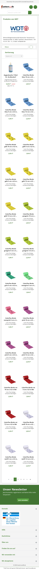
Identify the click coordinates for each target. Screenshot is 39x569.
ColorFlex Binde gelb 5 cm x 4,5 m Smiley (11, 180)
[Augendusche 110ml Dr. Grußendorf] (11, 67)
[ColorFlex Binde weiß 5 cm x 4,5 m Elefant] (11, 449)
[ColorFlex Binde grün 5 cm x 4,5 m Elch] (11, 275)
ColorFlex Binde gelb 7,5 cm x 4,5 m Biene (28, 180)
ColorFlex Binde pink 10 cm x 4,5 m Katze (28, 319)
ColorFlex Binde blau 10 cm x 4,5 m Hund (28, 76)
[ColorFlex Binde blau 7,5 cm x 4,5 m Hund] (28, 102)
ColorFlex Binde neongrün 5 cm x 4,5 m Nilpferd (28, 284)
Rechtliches (6, 536)
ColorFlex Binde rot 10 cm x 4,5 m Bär (10, 388)
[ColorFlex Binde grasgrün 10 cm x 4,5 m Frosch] (28, 206)
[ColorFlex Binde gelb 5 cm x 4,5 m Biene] (28, 136)
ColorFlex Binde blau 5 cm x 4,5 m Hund (11, 111)
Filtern (6, 47)
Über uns (5, 542)
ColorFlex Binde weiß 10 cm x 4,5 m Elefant (28, 423)
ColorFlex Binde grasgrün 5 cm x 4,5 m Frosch (10, 250)
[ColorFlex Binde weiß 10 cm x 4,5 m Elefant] (28, 414)
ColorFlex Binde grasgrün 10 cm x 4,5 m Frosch (28, 215)
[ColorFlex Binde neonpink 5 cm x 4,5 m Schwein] (11, 310)
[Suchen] (30, 12)
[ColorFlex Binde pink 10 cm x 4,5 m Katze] (28, 310)
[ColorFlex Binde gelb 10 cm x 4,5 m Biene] (11, 136)
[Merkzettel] (31, 7)
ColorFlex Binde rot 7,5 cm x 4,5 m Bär (10, 423)
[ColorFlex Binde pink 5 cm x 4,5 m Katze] (11, 345)
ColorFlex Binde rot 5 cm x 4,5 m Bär (28, 388)
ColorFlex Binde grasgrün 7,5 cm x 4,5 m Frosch (28, 250)
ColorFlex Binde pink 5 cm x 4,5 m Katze (11, 354)
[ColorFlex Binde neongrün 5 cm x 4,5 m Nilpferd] (28, 275)
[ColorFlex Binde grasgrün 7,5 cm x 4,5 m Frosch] (28, 241)
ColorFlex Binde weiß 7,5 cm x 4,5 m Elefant (28, 458)
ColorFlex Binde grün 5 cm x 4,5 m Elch (11, 284)
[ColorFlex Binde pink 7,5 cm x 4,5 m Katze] (28, 345)
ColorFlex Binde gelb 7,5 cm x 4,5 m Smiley (10, 215)
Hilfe (3, 530)
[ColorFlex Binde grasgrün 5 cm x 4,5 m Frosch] (11, 241)
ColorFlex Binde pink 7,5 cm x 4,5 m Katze (28, 354)
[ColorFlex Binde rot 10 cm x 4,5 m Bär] (11, 379)
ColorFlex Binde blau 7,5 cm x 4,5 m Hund (28, 111)
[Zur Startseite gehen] (7, 6)
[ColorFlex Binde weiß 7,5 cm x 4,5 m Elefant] (28, 449)
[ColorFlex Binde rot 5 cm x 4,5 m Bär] (28, 379)
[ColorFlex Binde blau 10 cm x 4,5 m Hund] (28, 67)
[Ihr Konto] (35, 7)
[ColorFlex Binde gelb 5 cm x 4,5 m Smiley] (11, 171)
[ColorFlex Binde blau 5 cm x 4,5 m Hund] (11, 102)
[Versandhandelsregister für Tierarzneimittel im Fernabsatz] (11, 518)
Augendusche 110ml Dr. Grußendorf (11, 76)
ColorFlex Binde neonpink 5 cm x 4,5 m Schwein (11, 319)
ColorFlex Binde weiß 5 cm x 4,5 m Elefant (11, 458)
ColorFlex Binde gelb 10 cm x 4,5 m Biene (10, 146)
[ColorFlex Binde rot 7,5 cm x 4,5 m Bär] (11, 414)
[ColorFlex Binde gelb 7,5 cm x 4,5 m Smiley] (11, 206)
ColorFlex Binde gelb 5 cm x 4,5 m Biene (28, 146)
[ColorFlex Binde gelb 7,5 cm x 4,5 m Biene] (28, 171)
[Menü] (1, 13)
